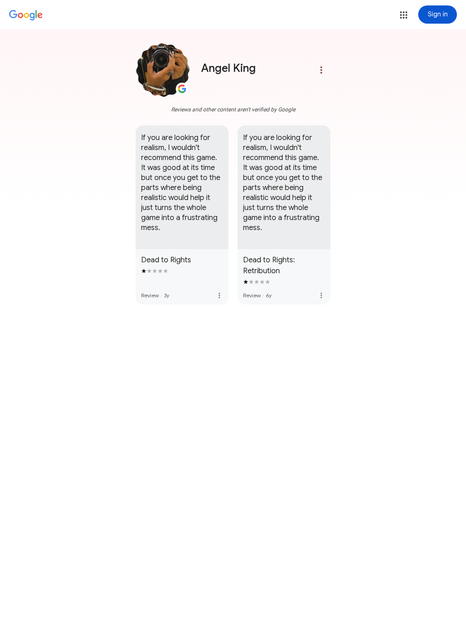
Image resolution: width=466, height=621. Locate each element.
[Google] (26, 15)
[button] (404, 15)
